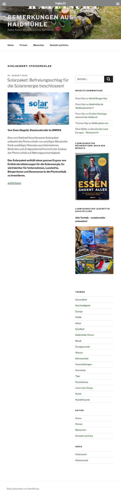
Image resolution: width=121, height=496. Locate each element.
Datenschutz (81, 460)
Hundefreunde (82, 399)
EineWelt (79, 329)
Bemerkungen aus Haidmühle (41, 21)
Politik (78, 317)
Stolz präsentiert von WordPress (23, 488)
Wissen (79, 352)
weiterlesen (14, 183)
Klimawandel (81, 358)
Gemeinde (80, 370)
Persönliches (81, 382)
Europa (79, 311)
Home (11, 45)
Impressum (81, 454)
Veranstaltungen (83, 364)
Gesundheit (81, 299)
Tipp (77, 376)
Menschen (38, 45)
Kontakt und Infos (59, 45)
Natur (78, 323)
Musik (78, 340)
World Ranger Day (98, 98)
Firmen (23, 45)
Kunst (78, 393)
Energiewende (82, 346)
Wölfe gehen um (100, 123)
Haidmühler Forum (84, 334)
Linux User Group (84, 388)
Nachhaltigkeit (82, 305)
